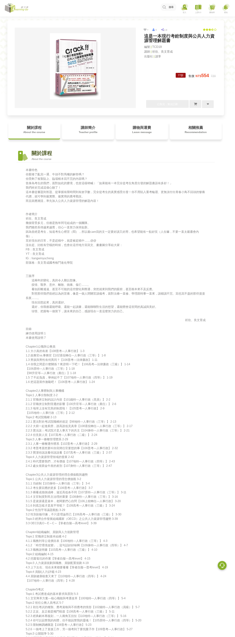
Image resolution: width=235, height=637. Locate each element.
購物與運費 (142, 129)
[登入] (184, 8)
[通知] (225, 8)
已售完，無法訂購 (167, 104)
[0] (145, 29)
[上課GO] (198, 8)
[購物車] (212, 8)
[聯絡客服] (222, 566)
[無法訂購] (195, 104)
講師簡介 (88, 129)
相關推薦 (196, 129)
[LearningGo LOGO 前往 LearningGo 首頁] (16, 8)
